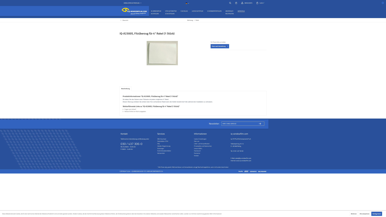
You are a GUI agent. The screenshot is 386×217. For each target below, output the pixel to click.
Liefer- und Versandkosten (201, 144)
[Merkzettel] (236, 3)
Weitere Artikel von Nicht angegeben (135, 111)
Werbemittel (161, 153)
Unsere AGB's (198, 148)
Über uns (196, 141)
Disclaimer (197, 153)
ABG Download (161, 139)
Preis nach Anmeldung (218, 46)
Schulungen (160, 148)
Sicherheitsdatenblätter (164, 151)
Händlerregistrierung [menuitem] (132, 3)
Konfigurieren (377, 214)
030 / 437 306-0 (131, 143)
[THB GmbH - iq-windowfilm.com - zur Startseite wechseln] (134, 11)
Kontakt (196, 156)
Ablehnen (354, 214)
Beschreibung (125, 89)
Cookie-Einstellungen (200, 139)
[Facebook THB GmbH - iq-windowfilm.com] (383, 3)
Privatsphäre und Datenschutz (203, 146)
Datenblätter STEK (162, 141)
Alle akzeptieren (364, 214)
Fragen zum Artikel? (130, 109)
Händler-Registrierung (163, 146)
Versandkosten (188, 167)
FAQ (158, 144)
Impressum (197, 151)
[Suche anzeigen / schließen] (230, 3)
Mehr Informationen (216, 214)
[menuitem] (230, 3)
